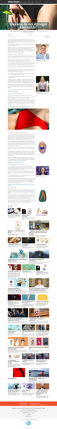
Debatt (29, 1)
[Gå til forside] (14, 1)
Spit (40, 1)
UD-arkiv (36, 1)
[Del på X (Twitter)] (47, 36)
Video (25, 1)
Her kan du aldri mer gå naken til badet (16, 162)
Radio (22, 1)
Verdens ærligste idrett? (14, 91)
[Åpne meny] (47, 2)
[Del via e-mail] (48, 36)
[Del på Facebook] (46, 36)
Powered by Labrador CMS (28, 427)
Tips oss (32, 1)
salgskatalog (33, 404)
